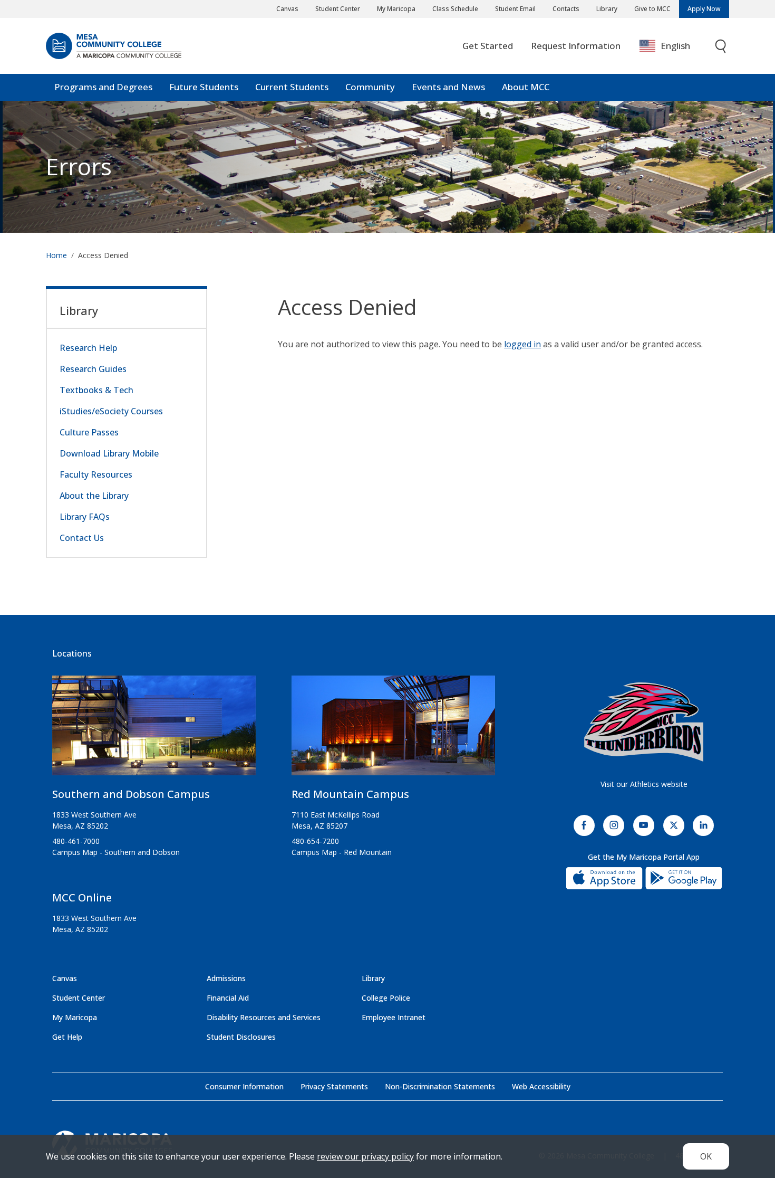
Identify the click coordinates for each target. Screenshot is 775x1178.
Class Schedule (455, 8)
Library (606, 8)
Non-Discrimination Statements (440, 1086)
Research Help (88, 348)
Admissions (226, 978)
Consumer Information (244, 1086)
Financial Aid (228, 998)
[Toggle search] (721, 46)
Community (370, 87)
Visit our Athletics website (643, 784)
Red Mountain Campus (350, 794)
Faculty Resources (96, 474)
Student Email (515, 8)
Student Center (337, 8)
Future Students (203, 87)
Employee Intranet (393, 1017)
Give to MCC (652, 8)
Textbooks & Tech (96, 390)
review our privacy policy (365, 1156)
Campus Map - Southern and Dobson (116, 852)
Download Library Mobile (109, 453)
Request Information (576, 46)
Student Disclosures (241, 1037)
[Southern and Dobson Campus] (154, 730)
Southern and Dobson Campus (131, 794)
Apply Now (704, 8)
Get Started (487, 46)
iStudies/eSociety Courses (111, 411)
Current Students (291, 87)
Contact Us (82, 538)
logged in (522, 344)
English (675, 46)
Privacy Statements (334, 1086)
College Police (386, 998)
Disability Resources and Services (264, 1017)
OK (706, 1156)
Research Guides (93, 369)
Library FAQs (85, 516)
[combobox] (672, 46)
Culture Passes (89, 432)
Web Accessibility (541, 1086)
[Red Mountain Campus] (393, 730)
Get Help (67, 1037)
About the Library (94, 495)
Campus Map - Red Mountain (342, 852)
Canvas (287, 8)
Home (56, 255)
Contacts (566, 8)
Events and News (448, 87)
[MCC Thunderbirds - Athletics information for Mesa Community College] (644, 722)
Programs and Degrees (103, 87)
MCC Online (82, 897)
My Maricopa (396, 8)
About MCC (525, 87)
